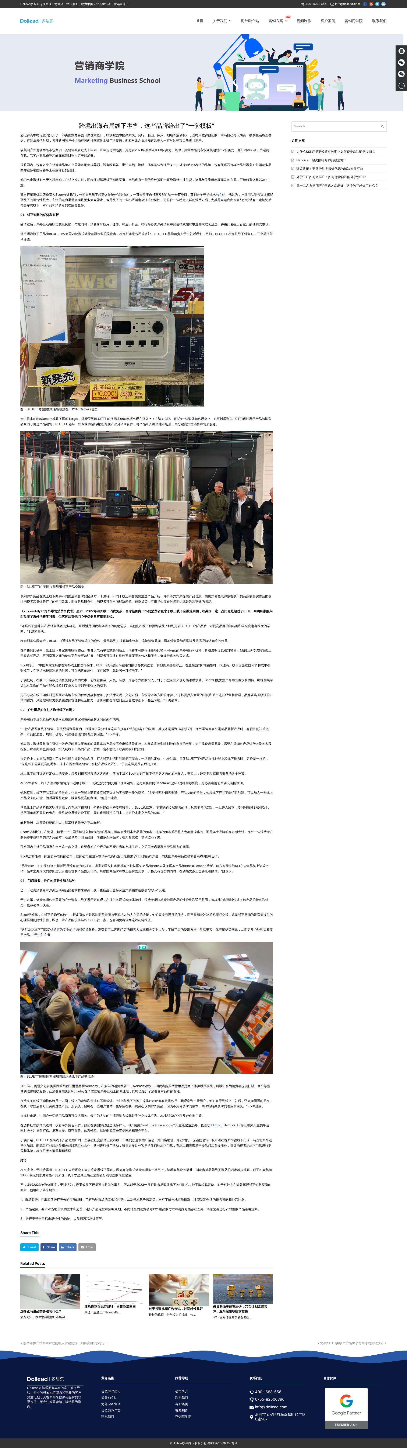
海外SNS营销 (111, 1404)
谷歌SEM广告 (111, 1410)
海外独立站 (109, 1398)
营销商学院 (183, 1416)
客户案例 (181, 1404)
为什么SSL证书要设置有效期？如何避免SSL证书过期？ (335, 152)
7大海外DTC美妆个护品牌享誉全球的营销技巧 (351, 1343)
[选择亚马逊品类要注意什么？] (50, 1291)
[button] (29, 1247)
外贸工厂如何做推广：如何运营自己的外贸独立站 (331, 177)
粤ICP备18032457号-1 (222, 1443)
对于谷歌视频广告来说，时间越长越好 (176, 1309)
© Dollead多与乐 (181, 1443)
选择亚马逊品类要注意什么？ (41, 1311)
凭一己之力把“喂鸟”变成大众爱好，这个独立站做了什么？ (337, 185)
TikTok (215, 1125)
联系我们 (107, 1416)
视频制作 (181, 1410)
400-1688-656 (316, 4)
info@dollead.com (347, 4)
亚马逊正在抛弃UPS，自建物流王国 (110, 1306)
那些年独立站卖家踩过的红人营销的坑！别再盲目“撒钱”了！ (66, 1343)
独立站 (220, 195)
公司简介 (181, 1391)
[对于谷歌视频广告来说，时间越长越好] (179, 1290)
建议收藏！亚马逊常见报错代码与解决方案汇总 (329, 169)
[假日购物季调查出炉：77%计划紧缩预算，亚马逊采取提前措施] (243, 1289)
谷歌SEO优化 (110, 1391)
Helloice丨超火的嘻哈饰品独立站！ (321, 160)
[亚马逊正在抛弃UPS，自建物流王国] (115, 1289)
